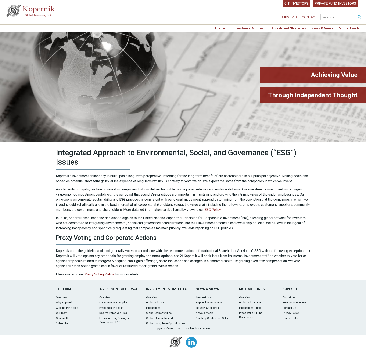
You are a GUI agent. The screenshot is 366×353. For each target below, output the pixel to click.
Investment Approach (250, 28)
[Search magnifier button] (359, 17)
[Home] (30, 12)
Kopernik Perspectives (209, 302)
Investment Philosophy (113, 302)
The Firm (221, 28)
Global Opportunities (159, 312)
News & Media (205, 312)
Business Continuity (294, 302)
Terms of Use (291, 318)
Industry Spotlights (207, 307)
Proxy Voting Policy (99, 274)
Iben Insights (203, 297)
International (153, 307)
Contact (309, 17)
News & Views (322, 28)
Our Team (61, 312)
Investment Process (111, 307)
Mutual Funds (349, 28)
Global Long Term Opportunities (165, 323)
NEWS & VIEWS (207, 289)
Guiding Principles (67, 307)
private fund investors (335, 3)
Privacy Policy (291, 312)
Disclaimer (289, 297)
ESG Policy (213, 210)
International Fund (250, 307)
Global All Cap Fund (251, 302)
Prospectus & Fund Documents (250, 315)
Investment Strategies (289, 28)
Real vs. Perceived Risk (113, 312)
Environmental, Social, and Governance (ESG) (115, 320)
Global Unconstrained (159, 318)
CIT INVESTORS (296, 3)
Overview (61, 297)
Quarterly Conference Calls (212, 318)
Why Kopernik (64, 302)
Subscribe (290, 17)
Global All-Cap (155, 302)
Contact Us (62, 318)
